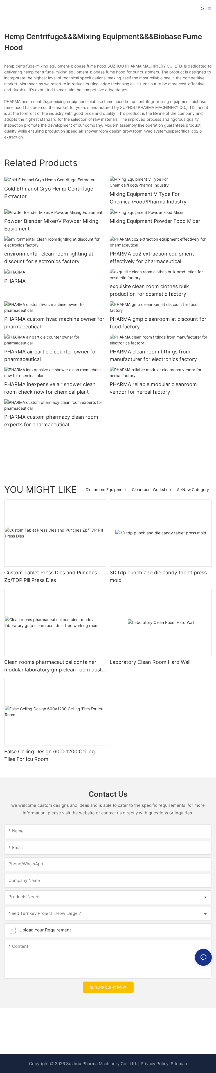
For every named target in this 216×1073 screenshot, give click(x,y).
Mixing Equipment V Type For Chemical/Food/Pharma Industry (148, 198)
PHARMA (15, 281)
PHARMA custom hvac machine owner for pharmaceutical (54, 323)
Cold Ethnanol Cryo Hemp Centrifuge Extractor (48, 192)
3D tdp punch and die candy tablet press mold (158, 576)
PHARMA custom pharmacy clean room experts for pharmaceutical (51, 420)
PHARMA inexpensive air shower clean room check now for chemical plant (50, 388)
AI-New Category (193, 489)
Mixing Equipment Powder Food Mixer (155, 221)
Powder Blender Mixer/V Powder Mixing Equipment (51, 225)
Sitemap (178, 1063)
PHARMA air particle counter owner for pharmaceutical (50, 355)
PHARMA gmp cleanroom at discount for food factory (158, 323)
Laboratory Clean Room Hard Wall (150, 662)
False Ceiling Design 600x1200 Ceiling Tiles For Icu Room (49, 755)
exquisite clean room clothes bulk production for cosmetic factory (149, 290)
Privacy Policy (154, 1063)
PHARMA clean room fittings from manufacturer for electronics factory (153, 355)
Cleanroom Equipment (106, 489)
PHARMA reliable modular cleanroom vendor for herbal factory (153, 388)
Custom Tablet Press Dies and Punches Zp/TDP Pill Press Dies (50, 576)
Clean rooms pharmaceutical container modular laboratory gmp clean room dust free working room (53, 666)
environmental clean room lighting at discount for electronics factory (48, 257)
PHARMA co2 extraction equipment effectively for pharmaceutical (152, 257)
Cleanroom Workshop (151, 489)
